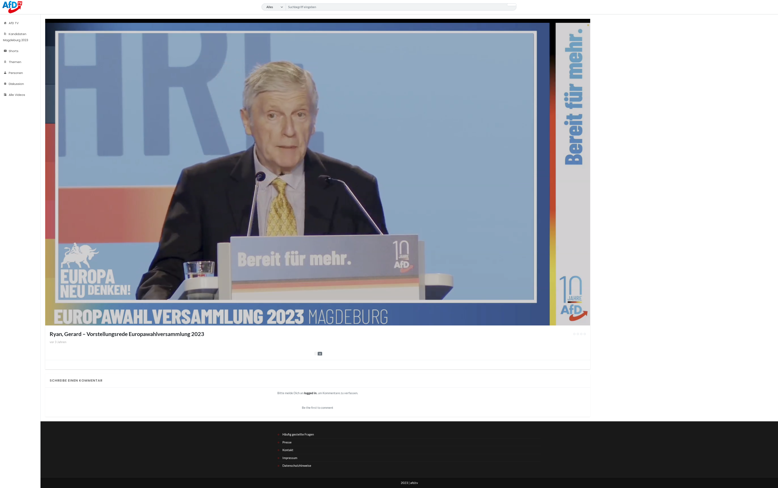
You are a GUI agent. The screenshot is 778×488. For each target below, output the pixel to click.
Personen (16, 73)
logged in (310, 393)
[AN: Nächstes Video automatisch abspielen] (578, 334)
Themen (15, 62)
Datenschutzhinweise (296, 465)
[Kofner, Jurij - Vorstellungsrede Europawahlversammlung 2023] (581, 334)
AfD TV (14, 23)
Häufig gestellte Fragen (298, 434)
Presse (287, 442)
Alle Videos (17, 95)
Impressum (289, 458)
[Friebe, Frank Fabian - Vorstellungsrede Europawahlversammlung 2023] (585, 334)
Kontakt (287, 450)
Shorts (13, 51)
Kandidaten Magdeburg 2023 (15, 37)
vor (58, 342)
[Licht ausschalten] (574, 334)
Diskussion (16, 84)
